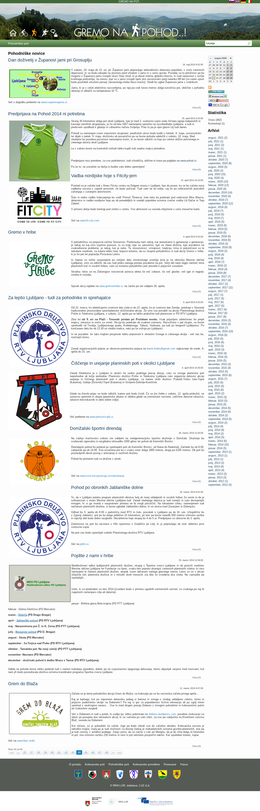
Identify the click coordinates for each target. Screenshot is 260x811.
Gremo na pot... (130, 1)
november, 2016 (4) (219, 324)
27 (210, 65)
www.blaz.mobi (26, 740)
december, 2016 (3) (219, 320)
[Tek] (45, 36)
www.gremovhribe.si (111, 286)
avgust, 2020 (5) (217, 166)
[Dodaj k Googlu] (218, 105)
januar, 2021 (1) (217, 155)
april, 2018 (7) (216, 261)
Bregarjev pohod (25, 631)
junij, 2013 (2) (216, 462)
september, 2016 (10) (220, 331)
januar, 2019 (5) (217, 232)
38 (38, 752)
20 (220, 75)
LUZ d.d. (144, 785)
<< (11, 752)
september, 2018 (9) (220, 247)
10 (210, 71)
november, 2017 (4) (219, 280)
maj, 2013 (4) (216, 466)
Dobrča (22, 614)
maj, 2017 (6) (216, 302)
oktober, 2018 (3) (218, 243)
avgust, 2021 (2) (217, 137)
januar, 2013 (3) (217, 477)
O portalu (75, 764)
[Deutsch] (244, 1)
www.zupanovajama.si (54, 102)
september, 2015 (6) (220, 375)
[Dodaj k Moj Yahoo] (218, 100)
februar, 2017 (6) (217, 313)
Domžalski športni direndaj (96, 428)
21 (224, 75)
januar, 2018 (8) (217, 272)
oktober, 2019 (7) (218, 199)
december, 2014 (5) (219, 408)
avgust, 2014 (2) (217, 422)
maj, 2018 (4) (216, 258)
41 (59, 752)
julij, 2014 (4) (215, 426)
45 (85, 752)
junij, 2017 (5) (216, 298)
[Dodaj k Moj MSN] (216, 92)
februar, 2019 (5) (217, 229)
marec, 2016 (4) (217, 353)
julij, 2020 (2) (215, 170)
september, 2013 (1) (220, 451)
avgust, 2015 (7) (217, 378)
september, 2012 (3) (220, 484)
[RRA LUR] (118, 805)
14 (224, 71)
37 (31, 752)
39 (45, 752)
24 (210, 78)
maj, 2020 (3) (216, 177)
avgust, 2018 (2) (217, 250)
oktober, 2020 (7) (218, 159)
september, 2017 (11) (220, 287)
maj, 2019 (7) (216, 218)
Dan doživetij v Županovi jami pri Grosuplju (50, 60)
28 (213, 65)
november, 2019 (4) (219, 196)
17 (210, 75)
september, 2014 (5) (220, 419)
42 (66, 752)
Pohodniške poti (118, 764)
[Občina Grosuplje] (92, 778)
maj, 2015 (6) (216, 389)
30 (220, 65)
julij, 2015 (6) (215, 382)
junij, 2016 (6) (216, 342)
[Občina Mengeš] (133, 778)
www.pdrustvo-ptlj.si (101, 416)
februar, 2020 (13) (218, 185)
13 (220, 71)
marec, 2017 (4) (217, 309)
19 (217, 75)
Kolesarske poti (95, 764)
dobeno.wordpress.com (162, 714)
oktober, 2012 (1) (218, 481)
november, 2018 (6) (219, 240)
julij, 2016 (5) (215, 338)
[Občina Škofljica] (162, 778)
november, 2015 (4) (219, 367)
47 (99, 752)
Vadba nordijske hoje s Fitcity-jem (104, 175)
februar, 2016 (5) (217, 356)
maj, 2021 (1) (216, 148)
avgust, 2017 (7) (217, 291)
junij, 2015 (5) (216, 386)
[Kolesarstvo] (24, 36)
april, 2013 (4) (216, 470)
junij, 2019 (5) (216, 214)
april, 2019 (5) (216, 221)
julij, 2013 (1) (215, 459)
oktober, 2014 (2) (218, 415)
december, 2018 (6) (219, 236)
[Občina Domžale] (78, 778)
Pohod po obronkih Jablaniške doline (107, 487)
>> (119, 752)
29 (217, 65)
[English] (238, 1)
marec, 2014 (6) (217, 440)
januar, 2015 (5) (217, 404)
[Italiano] (249, 1)
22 (227, 75)
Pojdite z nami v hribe (92, 555)
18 (213, 75)
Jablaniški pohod (27, 620)
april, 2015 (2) (216, 393)
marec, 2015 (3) (217, 397)
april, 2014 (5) (216, 437)
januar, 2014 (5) (217, 448)
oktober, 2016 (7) (218, 327)
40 (52, 752)
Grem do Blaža (23, 683)
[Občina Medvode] (119, 778)
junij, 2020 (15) (216, 174)
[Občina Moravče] (148, 778)
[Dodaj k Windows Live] (217, 96)
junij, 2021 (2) (216, 145)
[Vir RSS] (209, 88)
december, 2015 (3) (219, 364)
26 (217, 78)
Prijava (184, 764)
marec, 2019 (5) (217, 225)
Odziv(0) (196, 107)
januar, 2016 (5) (217, 360)
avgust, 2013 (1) (217, 455)
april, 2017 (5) (216, 305)
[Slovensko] (232, 1)
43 (73, 752)
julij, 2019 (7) (215, 210)
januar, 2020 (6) (217, 188)
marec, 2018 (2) (217, 265)
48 (106, 752)
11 (213, 71)
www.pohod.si (188, 160)
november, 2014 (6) (219, 411)
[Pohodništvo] (130, 37)
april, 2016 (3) (216, 349)
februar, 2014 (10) (218, 444)
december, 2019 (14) (220, 192)
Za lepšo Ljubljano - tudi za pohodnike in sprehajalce (59, 297)
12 (217, 71)
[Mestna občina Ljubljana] (106, 778)
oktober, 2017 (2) (218, 283)
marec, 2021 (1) (217, 152)
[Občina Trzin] (177, 778)
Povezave (170, 764)
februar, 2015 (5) (217, 400)
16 (231, 71)
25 (213, 78)
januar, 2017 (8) (217, 316)
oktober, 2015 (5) (218, 371)
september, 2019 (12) (220, 203)
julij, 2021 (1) (215, 141)
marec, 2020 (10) (218, 181)
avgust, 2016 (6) (217, 334)
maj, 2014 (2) (216, 433)
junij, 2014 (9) (216, 429)
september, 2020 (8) (220, 163)
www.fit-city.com (89, 220)
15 (227, 71)
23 (231, 75)
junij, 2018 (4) (216, 254)
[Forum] (53, 36)
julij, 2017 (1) (215, 294)
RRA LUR (119, 785)
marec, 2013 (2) (217, 473)
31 (224, 65)
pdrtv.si (84, 544)
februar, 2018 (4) (217, 269)
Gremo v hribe (22, 232)
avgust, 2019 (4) (217, 207)
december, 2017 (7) (219, 276)
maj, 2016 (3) (216, 345)
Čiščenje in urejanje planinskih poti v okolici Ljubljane (123, 363)
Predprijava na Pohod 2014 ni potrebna (46, 113)
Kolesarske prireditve (146, 764)
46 (92, 752)
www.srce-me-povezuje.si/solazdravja (102, 475)
